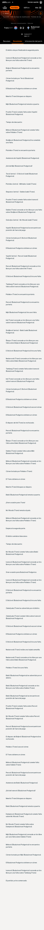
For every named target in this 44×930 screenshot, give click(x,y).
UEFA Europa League (5, 7)
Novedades (17, 41)
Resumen (6, 41)
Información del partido (34, 41)
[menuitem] (15, 7)
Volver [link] (7, 13)
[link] (15, 7)
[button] (38, 7)
